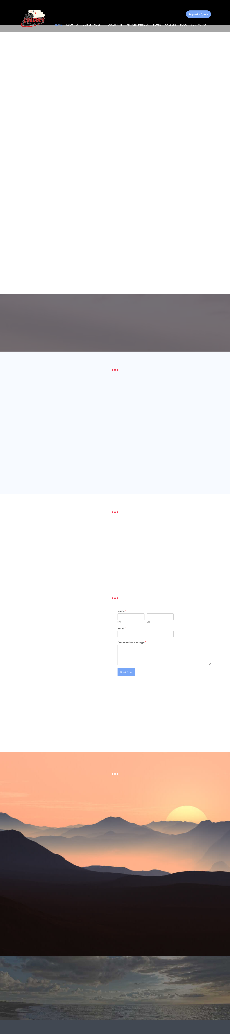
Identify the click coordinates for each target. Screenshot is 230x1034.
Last (148, 622)
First (119, 622)
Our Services (92, 24)
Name (122, 611)
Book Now (126, 672)
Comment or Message (132, 642)
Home (58, 24)
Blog (183, 24)
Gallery (170, 24)
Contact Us (199, 24)
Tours (157, 24)
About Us (72, 24)
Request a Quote (198, 14)
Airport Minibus (138, 24)
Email (122, 628)
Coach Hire (115, 24)
